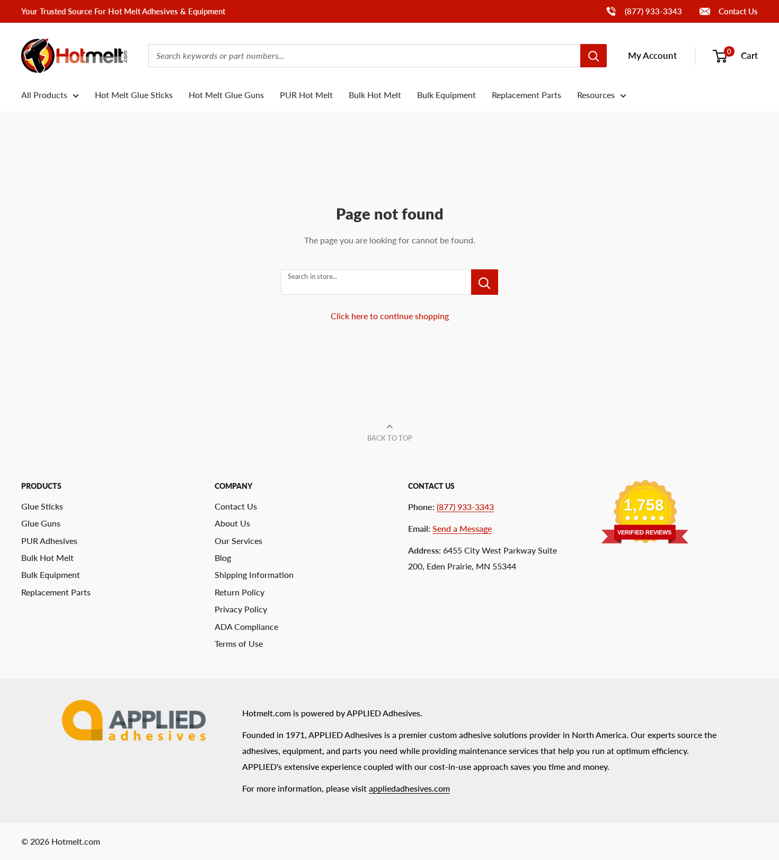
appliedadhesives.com (409, 788)
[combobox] (364, 55)
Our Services (238, 541)
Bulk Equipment (446, 95)
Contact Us (737, 11)
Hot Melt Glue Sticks (134, 95)
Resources (596, 95)
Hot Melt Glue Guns (226, 95)
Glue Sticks (42, 506)
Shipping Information (254, 574)
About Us (232, 523)
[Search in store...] (484, 282)
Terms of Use (239, 643)
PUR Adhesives (49, 541)
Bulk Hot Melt (375, 95)
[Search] (593, 55)
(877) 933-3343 (643, 11)
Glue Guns (40, 523)
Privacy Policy (241, 609)
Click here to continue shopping (390, 316)
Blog (223, 557)
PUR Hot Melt (306, 95)
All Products (44, 95)
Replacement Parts (526, 95)
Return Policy (239, 592)
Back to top (389, 438)
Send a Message (462, 528)
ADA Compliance (246, 626)
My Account (652, 55)
